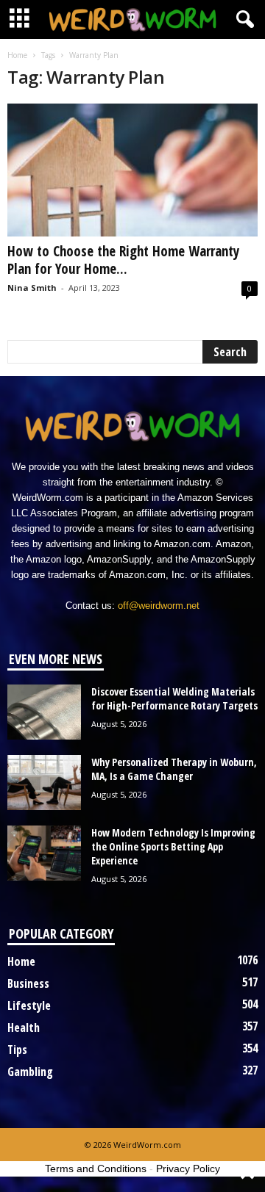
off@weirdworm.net (158, 605)
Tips (17, 1049)
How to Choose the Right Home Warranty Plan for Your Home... (123, 260)
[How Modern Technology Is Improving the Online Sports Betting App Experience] (44, 853)
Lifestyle (29, 1005)
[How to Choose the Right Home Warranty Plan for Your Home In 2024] (132, 170)
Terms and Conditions (95, 1168)
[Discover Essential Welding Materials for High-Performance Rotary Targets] (44, 712)
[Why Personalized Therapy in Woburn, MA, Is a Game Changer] (44, 782)
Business (28, 983)
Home (17, 55)
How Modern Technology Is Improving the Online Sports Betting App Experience (173, 846)
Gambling (30, 1071)
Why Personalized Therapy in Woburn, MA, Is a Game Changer (174, 769)
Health (23, 1027)
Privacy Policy (188, 1168)
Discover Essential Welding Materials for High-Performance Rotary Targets (174, 698)
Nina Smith (32, 287)
